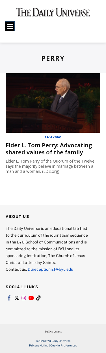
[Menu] (10, 26)
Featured (53, 136)
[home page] (53, 14)
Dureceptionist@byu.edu (50, 269)
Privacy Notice (38, 345)
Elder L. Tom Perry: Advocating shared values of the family (49, 148)
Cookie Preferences (63, 345)
